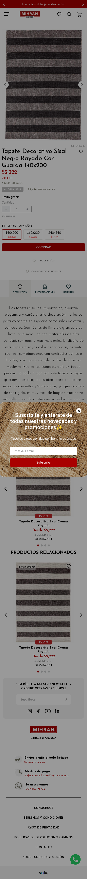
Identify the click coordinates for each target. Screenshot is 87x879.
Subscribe (43, 462)
